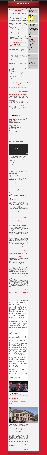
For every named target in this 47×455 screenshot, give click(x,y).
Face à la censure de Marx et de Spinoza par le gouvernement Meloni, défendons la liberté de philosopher (33, 33)
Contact (29, 12)
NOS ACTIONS (30, 40)
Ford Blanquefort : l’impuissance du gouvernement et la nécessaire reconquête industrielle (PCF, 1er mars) (17, 94)
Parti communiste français (31, 60)
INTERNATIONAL (26, 138)
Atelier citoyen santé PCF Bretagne (32, 63)
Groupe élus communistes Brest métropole (33, 61)
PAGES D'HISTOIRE (31, 39)
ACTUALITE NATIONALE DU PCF (25, 45)
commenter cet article (25, 46)
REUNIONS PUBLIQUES (25, 91)
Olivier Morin (10, 261)
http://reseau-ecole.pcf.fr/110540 (12, 446)
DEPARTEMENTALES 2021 (31, 46)
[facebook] (27, 0)
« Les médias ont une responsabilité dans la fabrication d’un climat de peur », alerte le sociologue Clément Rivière (33, 25)
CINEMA (30, 45)
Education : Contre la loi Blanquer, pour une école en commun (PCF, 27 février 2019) (17, 398)
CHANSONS (30, 44)
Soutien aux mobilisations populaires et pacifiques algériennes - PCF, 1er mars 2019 (16, 120)
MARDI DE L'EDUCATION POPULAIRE (32, 51)
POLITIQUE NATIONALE (25, 116)
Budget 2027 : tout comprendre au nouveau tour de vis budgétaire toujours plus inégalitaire (33, 26)
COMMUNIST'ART (30, 47)
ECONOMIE (30, 49)
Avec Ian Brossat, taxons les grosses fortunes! (16, 189)
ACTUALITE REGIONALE (25, 186)
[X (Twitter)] (28, 0)
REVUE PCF (30, 48)
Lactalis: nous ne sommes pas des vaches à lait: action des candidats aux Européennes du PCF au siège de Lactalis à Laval (18, 292)
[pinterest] (29, 0)
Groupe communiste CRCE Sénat (32, 62)
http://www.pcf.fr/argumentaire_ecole (18, 442)
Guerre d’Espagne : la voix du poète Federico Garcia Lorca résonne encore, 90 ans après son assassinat (33, 30)
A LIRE (29, 42)
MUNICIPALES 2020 (31, 43)
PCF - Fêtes (30, 50)
